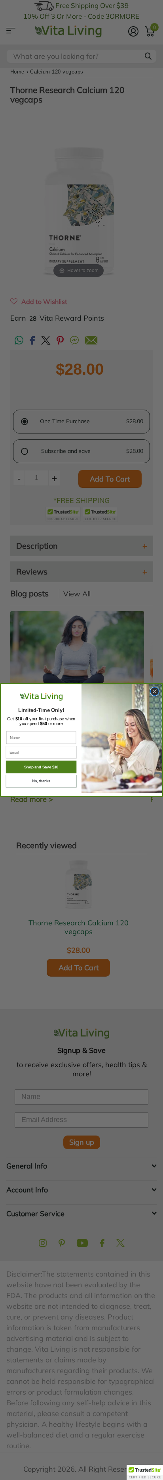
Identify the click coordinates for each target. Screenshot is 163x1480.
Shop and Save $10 (41, 767)
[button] (145, 1472)
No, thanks (41, 781)
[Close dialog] (154, 691)
